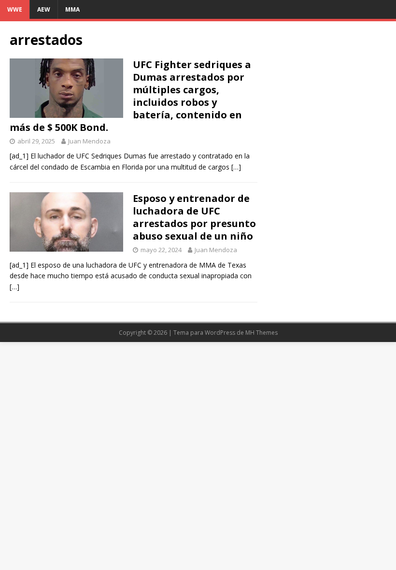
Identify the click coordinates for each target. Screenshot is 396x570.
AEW (43, 9)
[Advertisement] (326, 79)
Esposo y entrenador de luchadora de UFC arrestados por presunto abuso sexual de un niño (194, 217)
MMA (72, 9)
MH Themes (261, 332)
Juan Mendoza (89, 141)
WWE (14, 9)
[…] (236, 166)
